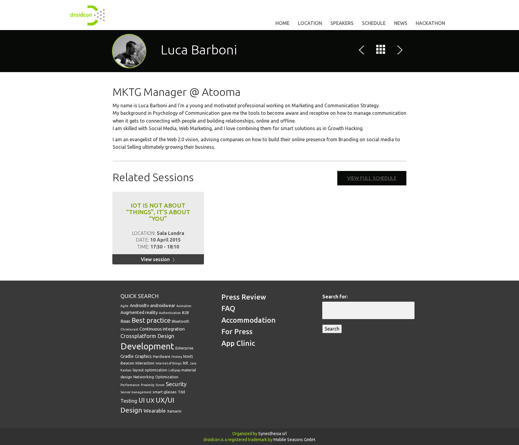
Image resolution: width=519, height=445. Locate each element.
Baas (125, 321)
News (400, 23)
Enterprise (184, 348)
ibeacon (127, 363)
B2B (185, 312)
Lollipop (174, 370)
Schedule (374, 23)
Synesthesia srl (272, 433)
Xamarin (174, 411)
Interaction (144, 363)
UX (150, 400)
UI (141, 400)
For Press (237, 332)
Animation (183, 306)
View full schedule (371, 178)
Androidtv (139, 305)
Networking (143, 377)
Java (193, 363)
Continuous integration (162, 328)
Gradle (127, 356)
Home (282, 23)
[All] (381, 50)
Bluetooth (180, 321)
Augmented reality (139, 312)
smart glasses (165, 392)
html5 (188, 356)
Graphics (143, 356)
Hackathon (430, 23)
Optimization (166, 377)
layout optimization (150, 370)
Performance (130, 385)
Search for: (335, 296)
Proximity (147, 385)
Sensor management (135, 392)
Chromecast (129, 329)
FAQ (228, 308)
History (176, 356)
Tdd (181, 392)
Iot (185, 362)
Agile (124, 306)
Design (165, 336)
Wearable (155, 410)
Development (147, 346)
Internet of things (168, 363)
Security (176, 384)
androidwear (162, 305)
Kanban (126, 370)
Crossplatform (138, 336)
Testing (128, 401)
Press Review (243, 297)
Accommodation (248, 320)
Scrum (160, 385)
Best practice (151, 320)
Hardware (161, 356)
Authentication (170, 313)
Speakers (342, 23)
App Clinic (238, 343)
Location (310, 23)
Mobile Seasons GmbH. (294, 439)
